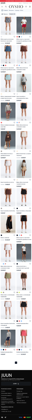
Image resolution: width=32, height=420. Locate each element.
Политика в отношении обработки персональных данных (8, 403)
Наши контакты (21, 400)
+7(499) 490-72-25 (26, 3)
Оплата (3, 391)
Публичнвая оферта (6, 393)
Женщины (11, 10)
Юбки (21, 10)
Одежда (17, 10)
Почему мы (19, 391)
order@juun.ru (4, 409)
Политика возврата (6, 395)
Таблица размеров (21, 402)
